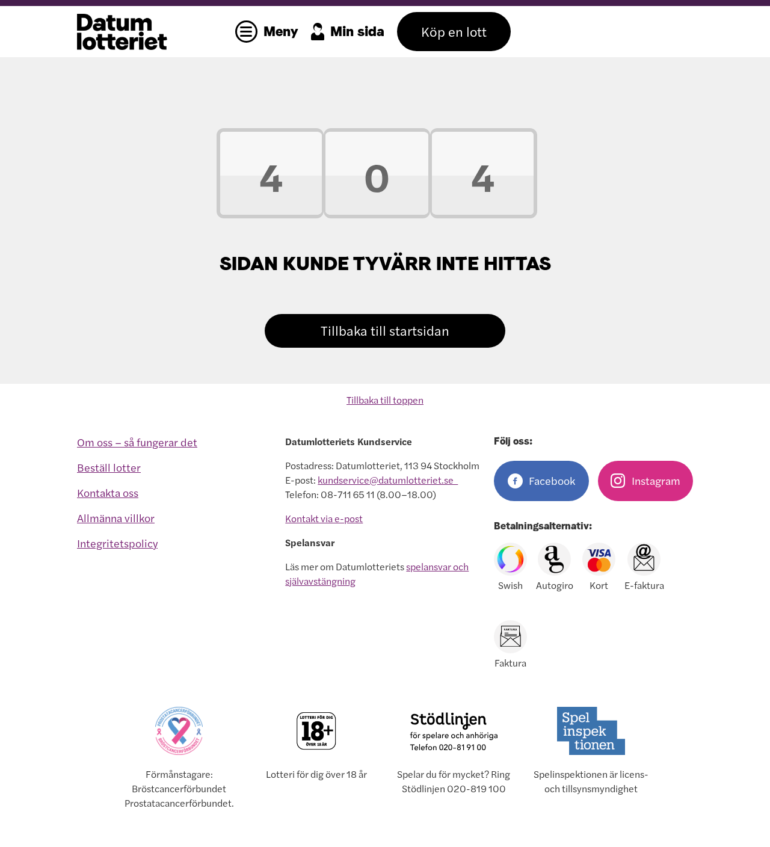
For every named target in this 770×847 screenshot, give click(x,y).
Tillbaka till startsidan (385, 330)
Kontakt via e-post (324, 518)
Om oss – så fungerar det (137, 442)
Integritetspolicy (117, 543)
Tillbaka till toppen (385, 400)
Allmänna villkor (116, 518)
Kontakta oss (107, 492)
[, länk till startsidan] (152, 31)
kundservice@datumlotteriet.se (388, 480)
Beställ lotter (109, 467)
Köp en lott (454, 31)
